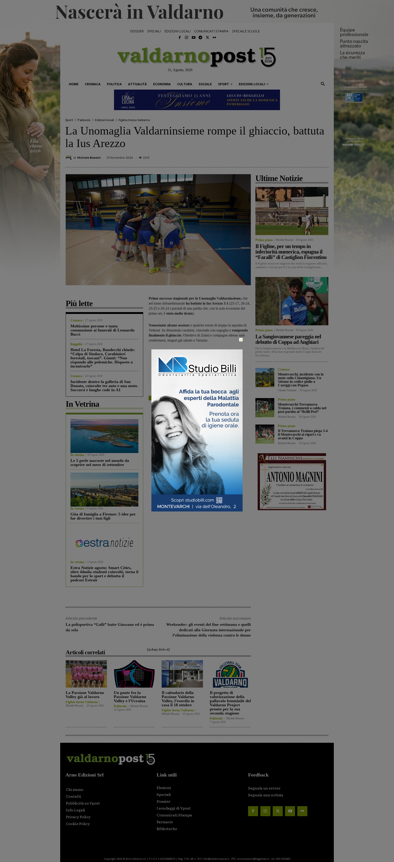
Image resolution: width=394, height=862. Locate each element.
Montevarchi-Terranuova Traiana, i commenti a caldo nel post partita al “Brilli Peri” (302, 408)
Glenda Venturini (287, 390)
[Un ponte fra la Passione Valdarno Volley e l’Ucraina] (134, 673)
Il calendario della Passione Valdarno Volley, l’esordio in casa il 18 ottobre (178, 698)
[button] (322, 84)
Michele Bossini (89, 157)
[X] (281, 156)
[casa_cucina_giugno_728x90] (197, 100)
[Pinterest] (292, 156)
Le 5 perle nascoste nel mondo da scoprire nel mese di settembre (99, 462)
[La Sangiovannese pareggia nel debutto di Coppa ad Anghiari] (291, 301)
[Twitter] (207, 37)
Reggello (76, 344)
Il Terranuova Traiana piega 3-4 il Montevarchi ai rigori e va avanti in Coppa (303, 434)
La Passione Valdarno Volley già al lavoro (85, 694)
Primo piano (264, 240)
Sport (69, 120)
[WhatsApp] (313, 156)
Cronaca (76, 320)
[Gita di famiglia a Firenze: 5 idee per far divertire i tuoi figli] (104, 490)
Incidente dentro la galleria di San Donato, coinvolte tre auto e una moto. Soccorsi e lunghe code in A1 (104, 385)
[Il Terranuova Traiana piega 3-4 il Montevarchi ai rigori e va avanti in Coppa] (264, 434)
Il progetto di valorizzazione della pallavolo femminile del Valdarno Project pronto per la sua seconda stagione (230, 702)
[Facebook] (179, 37)
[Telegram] (200, 37)
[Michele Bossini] (69, 157)
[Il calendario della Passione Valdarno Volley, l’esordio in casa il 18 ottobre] (182, 673)
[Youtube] (193, 37)
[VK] (302, 156)
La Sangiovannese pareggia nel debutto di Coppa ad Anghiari (288, 339)
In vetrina (77, 455)
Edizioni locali (104, 120)
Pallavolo (84, 120)
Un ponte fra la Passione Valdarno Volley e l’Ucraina (130, 696)
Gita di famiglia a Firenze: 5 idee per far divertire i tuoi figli (103, 516)
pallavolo (167, 398)
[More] (324, 156)
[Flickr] (214, 37)
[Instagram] (186, 37)
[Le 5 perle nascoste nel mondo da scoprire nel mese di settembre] (104, 436)
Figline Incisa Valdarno (134, 120)
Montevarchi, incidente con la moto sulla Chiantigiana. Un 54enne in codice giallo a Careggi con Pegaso (301, 379)
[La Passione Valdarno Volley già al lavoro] (86, 673)
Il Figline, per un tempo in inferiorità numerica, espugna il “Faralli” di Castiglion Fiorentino (291, 251)
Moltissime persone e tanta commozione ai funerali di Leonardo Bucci (102, 330)
